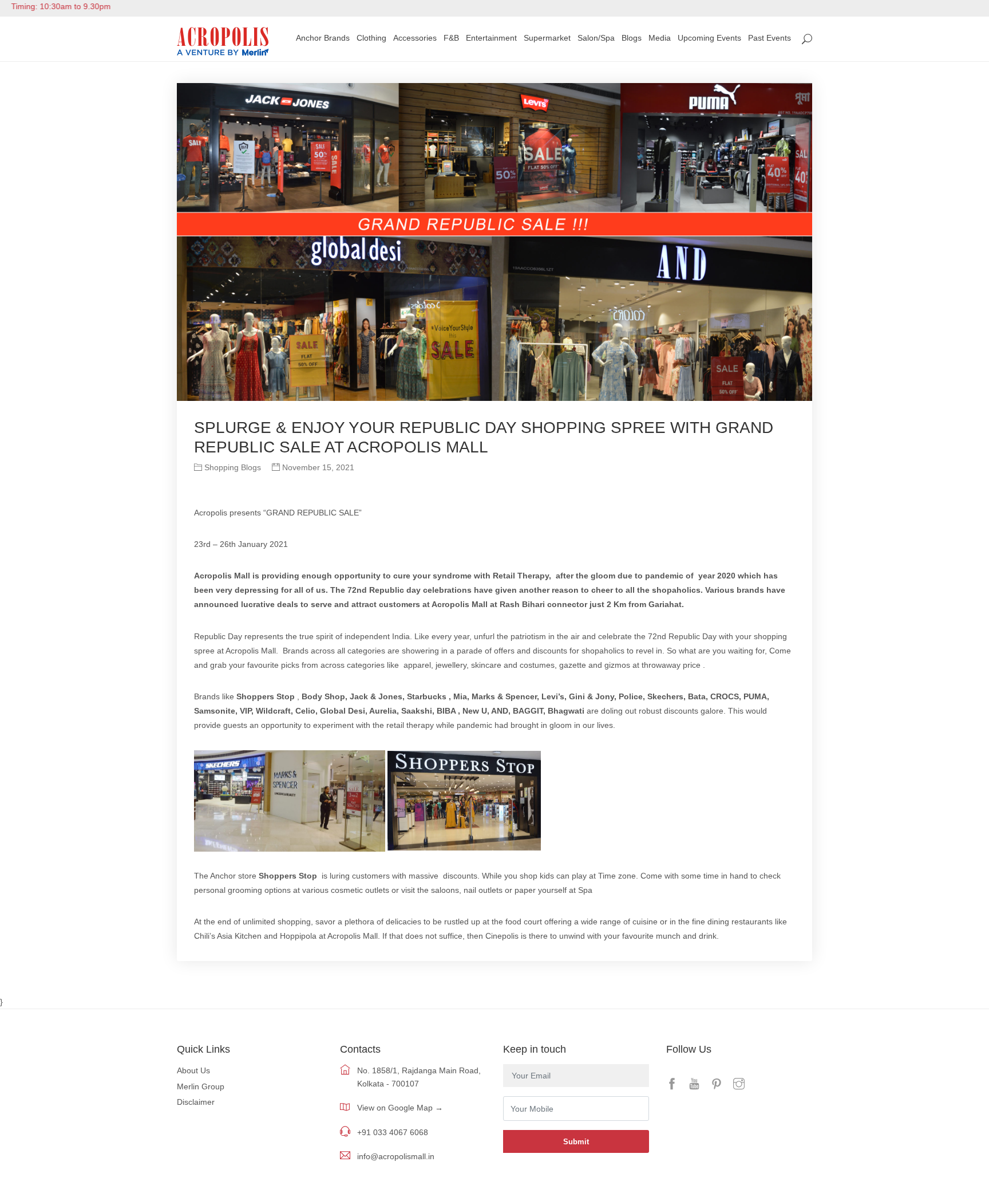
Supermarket (547, 37)
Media (659, 37)
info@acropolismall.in (395, 1156)
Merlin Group (200, 1086)
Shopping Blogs (231, 467)
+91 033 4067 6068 (392, 1132)
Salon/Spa (596, 37)
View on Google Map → (400, 1107)
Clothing (371, 37)
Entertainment (491, 37)
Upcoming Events (709, 37)
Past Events (769, 37)
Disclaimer (196, 1102)
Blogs (632, 37)
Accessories (415, 37)
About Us (193, 1070)
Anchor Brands (323, 37)
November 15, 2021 (317, 467)
